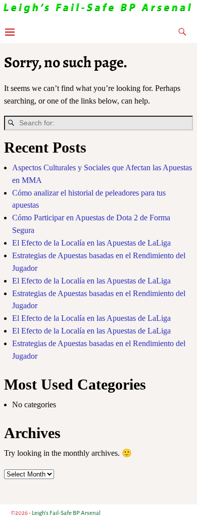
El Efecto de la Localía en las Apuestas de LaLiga (91, 243)
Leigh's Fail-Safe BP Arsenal (66, 513)
